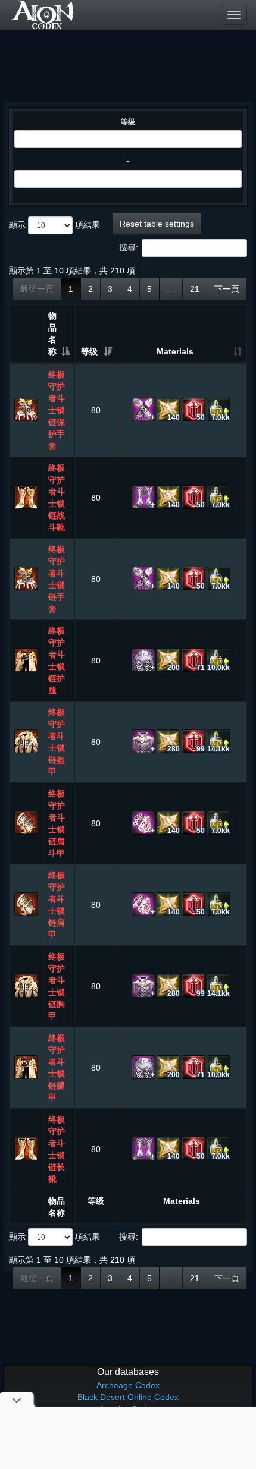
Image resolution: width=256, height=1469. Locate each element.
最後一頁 (37, 289)
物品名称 (52, 333)
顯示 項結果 (54, 224)
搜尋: (128, 247)
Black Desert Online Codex (128, 1397)
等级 (128, 122)
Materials (175, 351)
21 (194, 289)
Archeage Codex (128, 1385)
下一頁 (226, 289)
